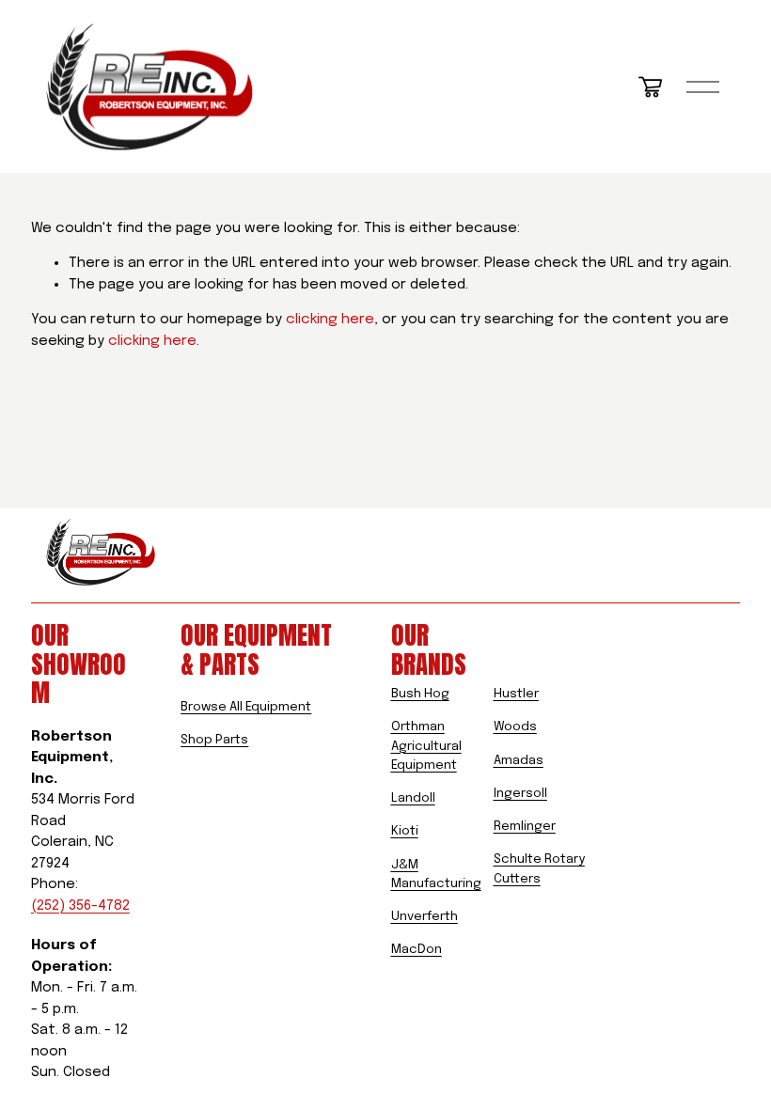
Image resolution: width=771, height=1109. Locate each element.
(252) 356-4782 (80, 906)
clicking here (330, 319)
